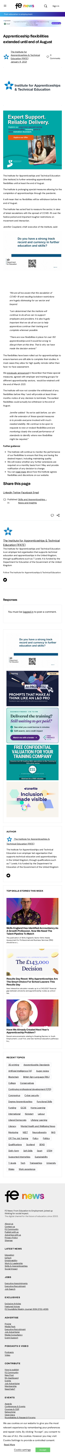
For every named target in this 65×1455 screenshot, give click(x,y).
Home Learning (38, 1107)
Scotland (30, 1144)
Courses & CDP (12, 1409)
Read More (9, 1444)
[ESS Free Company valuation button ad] (32, 762)
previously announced (18, 372)
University (51, 1163)
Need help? (10, 1389)
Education (9, 1255)
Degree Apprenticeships (20, 1101)
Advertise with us (13, 1235)
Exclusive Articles (13, 1303)
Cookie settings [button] (22, 1449)
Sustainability (41, 1156)
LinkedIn (8, 492)
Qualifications (15, 1144)
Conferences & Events (15, 1406)
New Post (9, 1375)
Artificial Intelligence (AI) (20, 1070)
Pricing (8, 1323)
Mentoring (13, 1132)
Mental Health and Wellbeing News (38, 1126)
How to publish (12, 1369)
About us (9, 1223)
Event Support (11, 1337)
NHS (53, 1132)
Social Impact (11, 1269)
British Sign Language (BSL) (36, 1076)
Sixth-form (13, 1150)
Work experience (27, 1169)
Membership (11, 1386)
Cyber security (31, 1095)
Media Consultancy (14, 1335)
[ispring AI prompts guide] (32, 688)
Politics (46, 1138)
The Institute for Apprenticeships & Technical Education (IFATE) (25, 55)
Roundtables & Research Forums (20, 1417)
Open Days (10, 1414)
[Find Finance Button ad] (32, 725)
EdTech (8, 1257)
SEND (42, 1144)
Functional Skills (44, 1101)
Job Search (10, 1289)
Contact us (10, 1226)
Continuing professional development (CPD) (29, 1089)
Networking (10, 1412)
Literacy (12, 1126)
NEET (25, 1132)
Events (8, 1380)
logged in (28, 611)
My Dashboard (11, 1378)
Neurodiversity (39, 1132)
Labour (41, 1113)
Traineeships (36, 1163)
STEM (49, 1150)
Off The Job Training (18, 1138)
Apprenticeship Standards (36, 1064)
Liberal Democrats (17, 1120)
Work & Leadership (14, 1263)
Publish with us (12, 1232)
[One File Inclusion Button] (32, 799)
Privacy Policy (11, 1237)
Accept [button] (42, 1450)
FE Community (11, 1229)
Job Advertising (12, 1332)
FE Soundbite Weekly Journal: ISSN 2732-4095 (26, 1309)
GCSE (23, 1107)
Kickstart (29, 1113)
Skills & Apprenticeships (16, 1266)
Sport (39, 1150)
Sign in (56, 6)
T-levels (12, 1163)
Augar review (42, 1070)
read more (21, 471)
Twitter (17, 492)
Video (7, 1355)
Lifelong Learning (39, 1120)
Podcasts (9, 1352)
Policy (35, 1138)
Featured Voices (12, 1306)
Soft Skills (27, 1150)
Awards (8, 1403)
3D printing (13, 1064)
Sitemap (9, 1240)
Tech (23, 1163)
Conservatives (27, 1083)
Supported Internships (19, 1156)
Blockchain (13, 1076)
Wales (11, 1169)
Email (36, 492)
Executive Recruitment (15, 1286)
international (14, 1113)
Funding (12, 1107)
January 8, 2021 (19, 61)
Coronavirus (14, 1095)
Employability (11, 1260)
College (12, 1083)
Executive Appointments (16, 1283)
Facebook (27, 492)
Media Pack (10, 1326)
